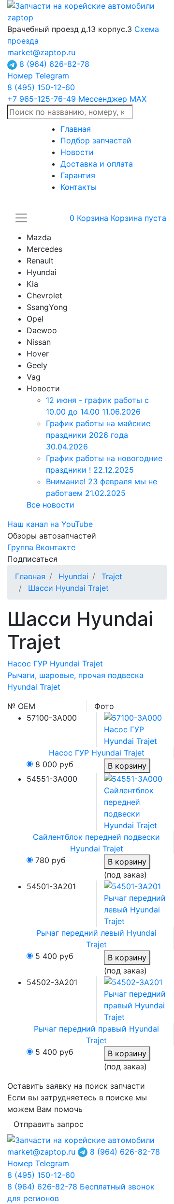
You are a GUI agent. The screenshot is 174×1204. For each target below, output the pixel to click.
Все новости (50, 504)
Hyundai (73, 576)
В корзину (127, 766)
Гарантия (77, 175)
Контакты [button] (78, 187)
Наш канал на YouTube (50, 524)
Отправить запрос (49, 1124)
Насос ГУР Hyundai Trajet (55, 663)
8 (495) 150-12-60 (41, 87)
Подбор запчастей (95, 140)
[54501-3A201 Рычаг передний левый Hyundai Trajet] (135, 903)
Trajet (112, 576)
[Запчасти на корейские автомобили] (87, 10)
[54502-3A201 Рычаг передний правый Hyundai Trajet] (135, 998)
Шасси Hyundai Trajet (68, 588)
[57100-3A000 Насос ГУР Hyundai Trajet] (135, 728)
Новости (77, 152)
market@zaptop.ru (41, 52)
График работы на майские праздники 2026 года (98, 434)
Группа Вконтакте (41, 547)
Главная (75, 129)
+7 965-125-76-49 (76, 99)
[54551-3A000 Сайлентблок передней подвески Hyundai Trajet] (135, 801)
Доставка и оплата (96, 164)
